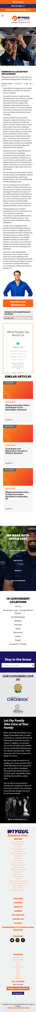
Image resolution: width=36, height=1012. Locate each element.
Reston (18, 971)
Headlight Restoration (18, 862)
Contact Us (18, 919)
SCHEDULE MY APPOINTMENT (16, 10)
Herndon (18, 969)
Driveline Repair (18, 856)
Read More (8, 419)
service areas (7, 84)
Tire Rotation (18, 874)
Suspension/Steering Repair (18, 869)
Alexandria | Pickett (18, 960)
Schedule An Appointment (18, 988)
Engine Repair (18, 858)
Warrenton (18, 978)
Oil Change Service (18, 867)
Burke (18, 962)
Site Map (18, 923)
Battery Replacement (18, 844)
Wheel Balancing (18, 888)
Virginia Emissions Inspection (18, 883)
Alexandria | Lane (18, 957)
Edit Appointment (18, 993)
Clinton (18, 964)
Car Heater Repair (18, 851)
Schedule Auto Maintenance (18, 303)
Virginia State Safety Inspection (18, 881)
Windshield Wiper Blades (18, 890)
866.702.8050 (17, 6)
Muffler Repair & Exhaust (18, 865)
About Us (18, 907)
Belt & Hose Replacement (18, 849)
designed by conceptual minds (18, 1008)
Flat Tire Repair (18, 860)
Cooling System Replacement (18, 853)
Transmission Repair (18, 876)
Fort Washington (18, 967)
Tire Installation (18, 872)
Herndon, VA (8, 318)
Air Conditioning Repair (18, 842)
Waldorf (18, 976)
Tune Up (18, 879)
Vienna (18, 973)
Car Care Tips (18, 915)
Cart (19, 2)
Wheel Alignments (18, 885)
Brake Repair (18, 846)
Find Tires (18, 899)
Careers (18, 911)
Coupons (18, 903)
